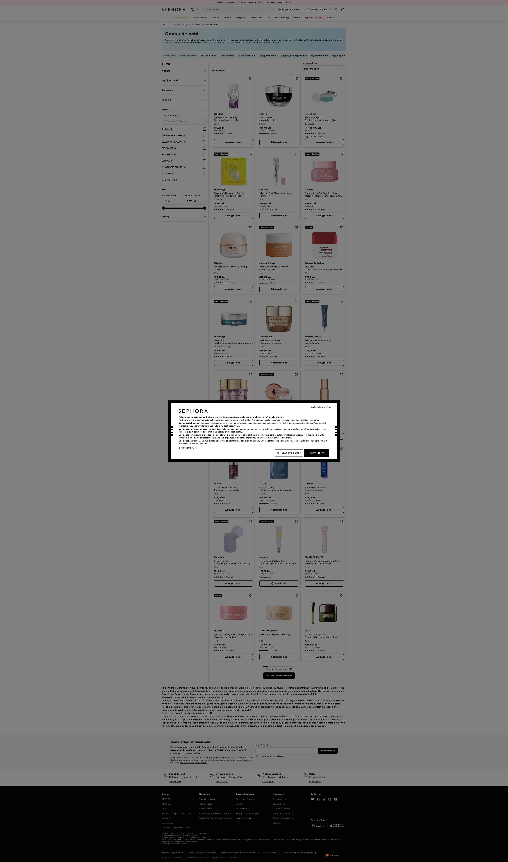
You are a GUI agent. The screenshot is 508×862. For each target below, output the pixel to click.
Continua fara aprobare (321, 407)
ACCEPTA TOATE (316, 453)
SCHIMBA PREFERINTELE (289, 453)
